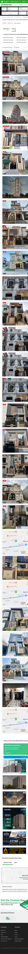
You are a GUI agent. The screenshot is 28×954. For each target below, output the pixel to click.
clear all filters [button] (17, 23)
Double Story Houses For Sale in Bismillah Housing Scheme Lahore (15, 889)
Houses (14, 29)
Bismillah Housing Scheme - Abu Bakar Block (22, 37)
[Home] (2, 1)
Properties (6, 1)
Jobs (2, 934)
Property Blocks (15, 1)
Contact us (3, 932)
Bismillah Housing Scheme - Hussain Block (22, 42)
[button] (4, 10)
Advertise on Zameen (6, 938)
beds (20, 12)
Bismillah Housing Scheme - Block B (22, 40)
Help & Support (4, 936)
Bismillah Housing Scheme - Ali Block (8, 40)
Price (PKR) (4, 12)
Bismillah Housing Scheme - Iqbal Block (8, 37)
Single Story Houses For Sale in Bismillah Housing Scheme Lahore (15, 891)
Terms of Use (4, 941)
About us (3, 930)
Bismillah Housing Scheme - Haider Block (8, 42)
